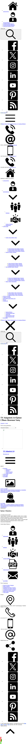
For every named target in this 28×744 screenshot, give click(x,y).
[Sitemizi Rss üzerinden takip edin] (13, 109)
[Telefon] (10, 133)
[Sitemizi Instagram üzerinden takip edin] (13, 69)
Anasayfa (2, 423)
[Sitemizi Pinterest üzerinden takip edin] (13, 99)
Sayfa (6, 423)
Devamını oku (6, 454)
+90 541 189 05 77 (12, 156)
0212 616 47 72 (12, 167)
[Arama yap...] (11, 34)
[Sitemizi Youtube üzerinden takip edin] (13, 89)
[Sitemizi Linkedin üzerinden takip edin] (13, 79)
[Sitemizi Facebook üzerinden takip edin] (13, 50)
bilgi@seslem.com (13, 145)
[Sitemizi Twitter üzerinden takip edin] (13, 60)
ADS (8, 724)
